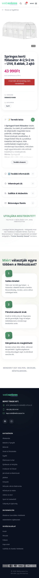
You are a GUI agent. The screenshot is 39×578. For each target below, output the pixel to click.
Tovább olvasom (19, 162)
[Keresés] (21, 3)
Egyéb (8, 106)
